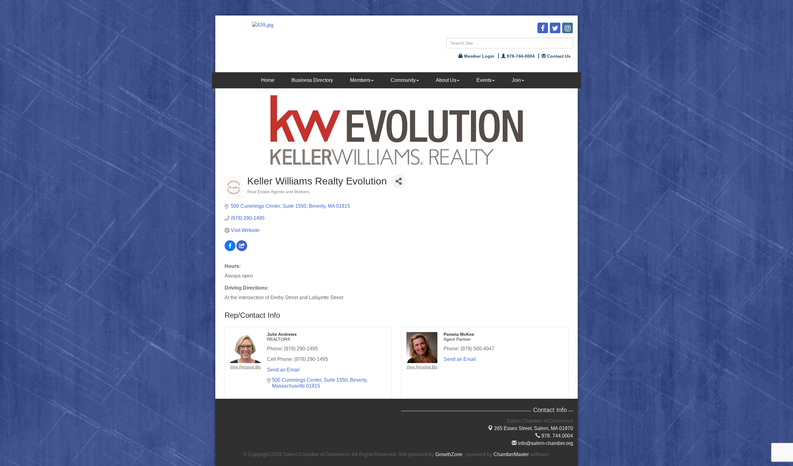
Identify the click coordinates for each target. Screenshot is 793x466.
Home (267, 80)
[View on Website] (241, 249)
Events (484, 80)
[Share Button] (398, 181)
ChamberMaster (511, 454)
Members (360, 80)
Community (403, 80)
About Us (446, 80)
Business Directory (312, 80)
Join (516, 80)
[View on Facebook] (230, 249)
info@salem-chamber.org (545, 443)
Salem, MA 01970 (533, 428)
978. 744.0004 (556, 435)
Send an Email (283, 369)
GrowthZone (448, 454)
